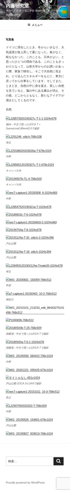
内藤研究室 (17, 5)
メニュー (37, 24)
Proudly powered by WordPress (25, 482)
